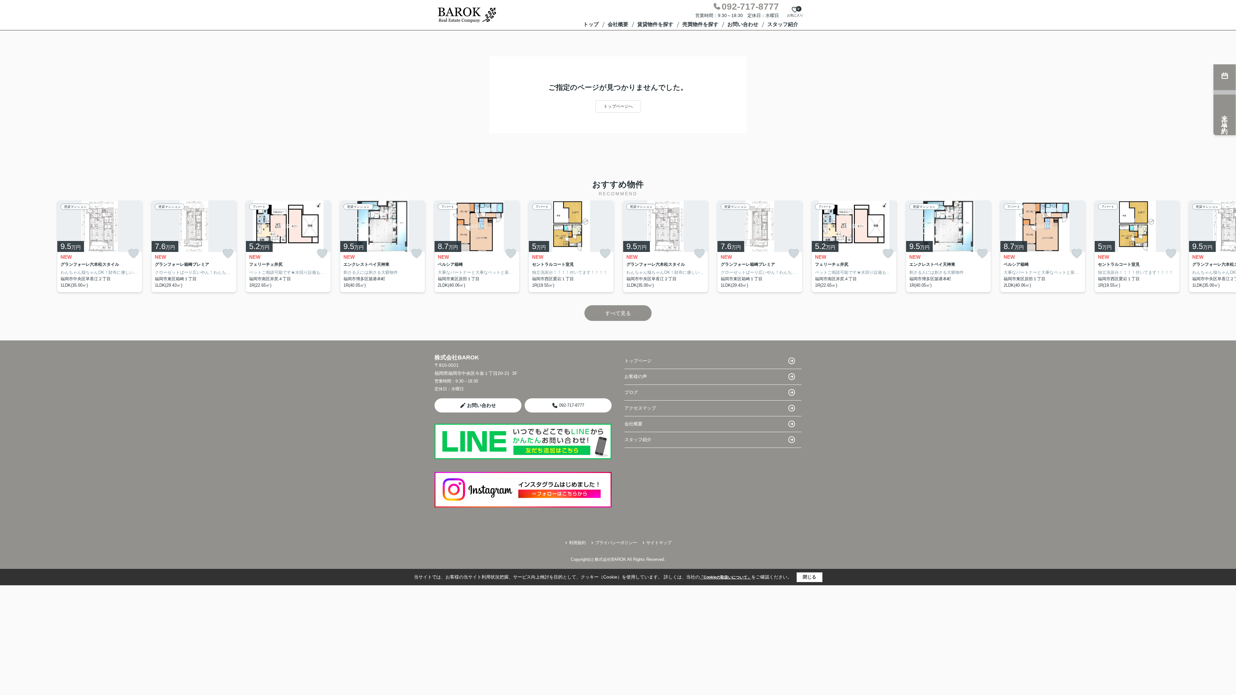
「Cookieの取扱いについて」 (725, 577)
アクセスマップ (640, 408)
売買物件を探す (700, 24)
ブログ (631, 392)
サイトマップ (658, 542)
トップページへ (618, 106)
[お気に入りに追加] (133, 253)
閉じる (809, 576)
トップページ (637, 360)
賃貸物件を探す (655, 24)
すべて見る (618, 313)
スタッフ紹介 (782, 24)
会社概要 (618, 24)
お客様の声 (635, 376)
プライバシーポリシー (616, 542)
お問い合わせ (742, 24)
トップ (591, 24)
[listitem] (477, 246)
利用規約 (577, 542)
